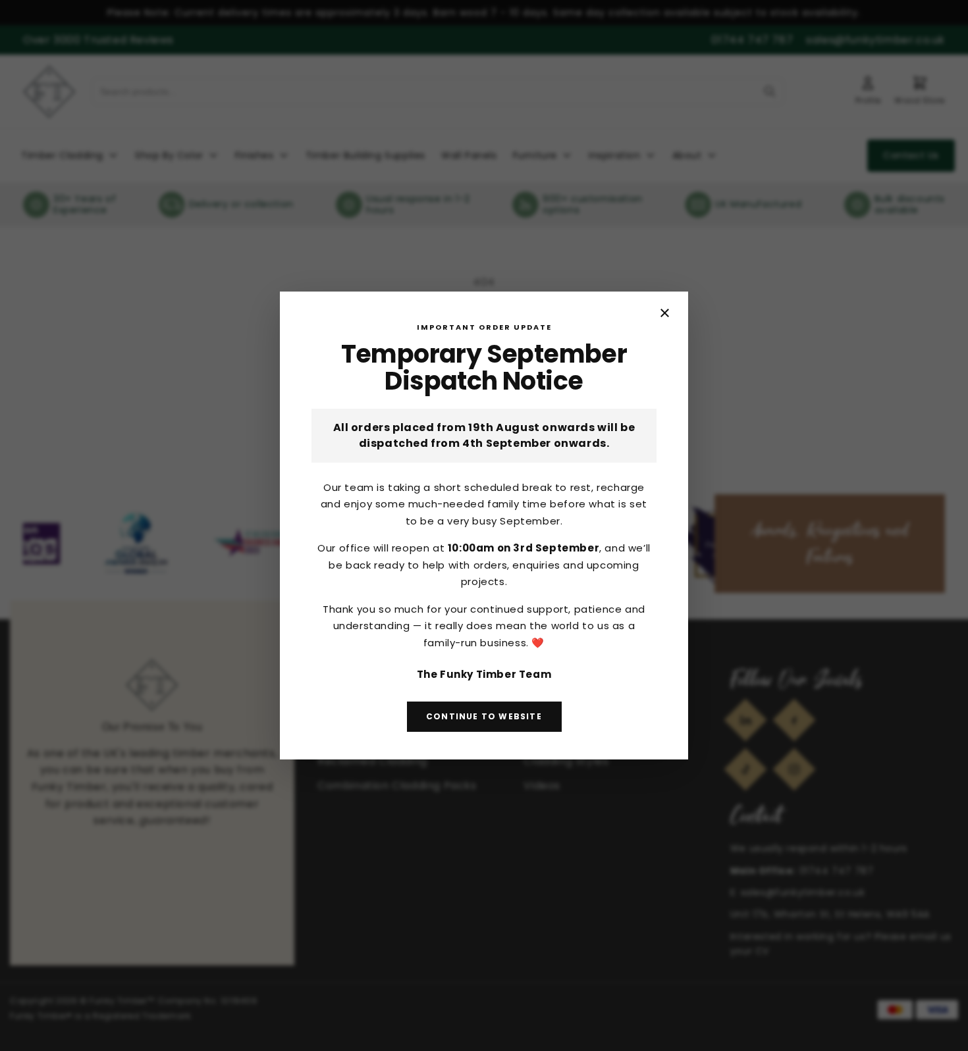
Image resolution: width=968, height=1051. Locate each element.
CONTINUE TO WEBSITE (484, 716)
